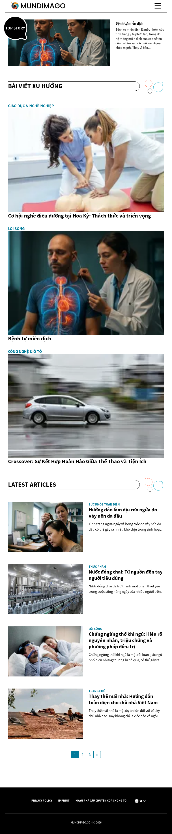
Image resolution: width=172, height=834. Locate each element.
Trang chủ (97, 691)
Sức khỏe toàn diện (104, 504)
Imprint (63, 800)
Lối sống (16, 228)
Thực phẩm (97, 567)
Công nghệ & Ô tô (25, 351)
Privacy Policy (41, 800)
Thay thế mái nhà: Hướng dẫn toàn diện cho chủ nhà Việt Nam (123, 699)
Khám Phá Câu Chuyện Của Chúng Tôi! (101, 800)
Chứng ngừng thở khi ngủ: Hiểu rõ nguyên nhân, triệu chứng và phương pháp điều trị (125, 640)
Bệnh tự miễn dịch (129, 23)
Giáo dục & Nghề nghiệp (31, 105)
